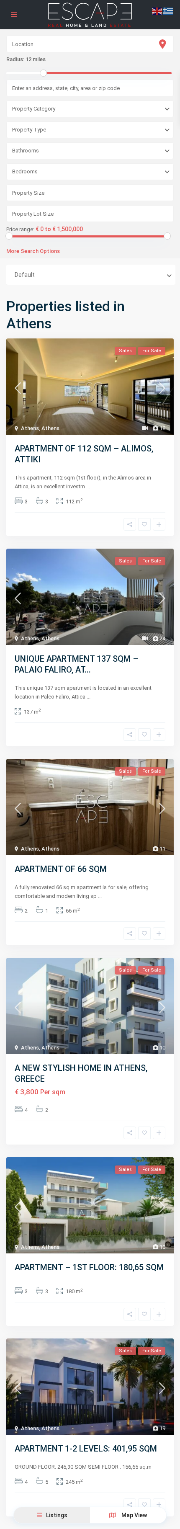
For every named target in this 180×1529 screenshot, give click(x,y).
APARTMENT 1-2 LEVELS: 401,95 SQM (86, 1449)
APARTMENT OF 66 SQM (61, 869)
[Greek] (168, 11)
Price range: (20, 229)
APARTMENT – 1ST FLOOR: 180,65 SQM (89, 1267)
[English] (157, 11)
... (88, 486)
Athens (30, 428)
